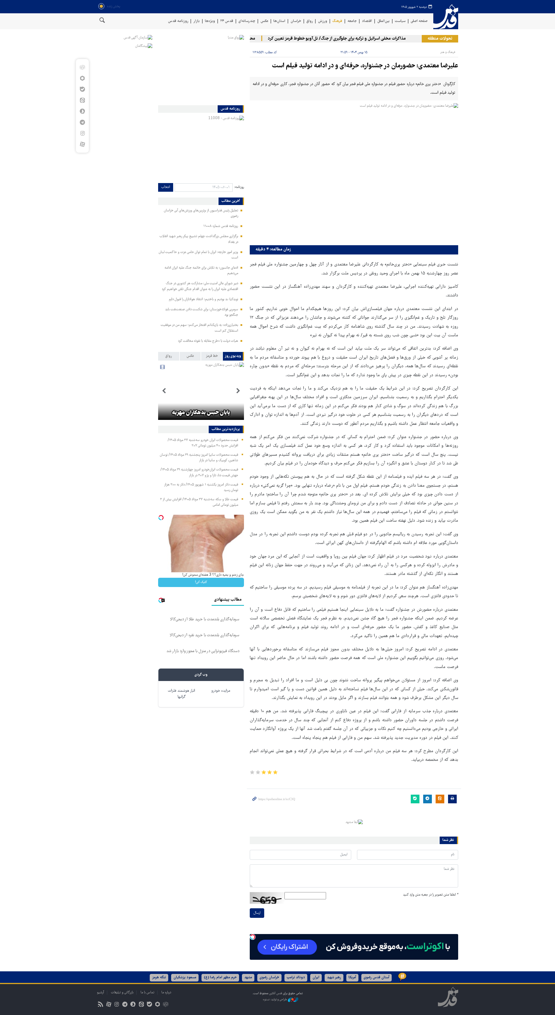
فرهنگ (337, 21)
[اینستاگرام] (82, 133)
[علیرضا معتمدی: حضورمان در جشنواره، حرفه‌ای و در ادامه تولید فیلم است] (354, 172)
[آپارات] (82, 144)
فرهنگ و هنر (447, 52)
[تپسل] (253, 937)
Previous (238, 391)
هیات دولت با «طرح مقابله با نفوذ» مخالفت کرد (208, 341)
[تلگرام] (82, 122)
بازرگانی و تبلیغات (122, 992)
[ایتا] (82, 100)
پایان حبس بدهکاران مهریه (201, 413)
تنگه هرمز (159, 977)
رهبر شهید (334, 977)
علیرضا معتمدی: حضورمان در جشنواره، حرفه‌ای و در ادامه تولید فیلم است (365, 66)
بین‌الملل (383, 21)
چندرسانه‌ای (246, 21)
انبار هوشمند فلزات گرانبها (181, 694)
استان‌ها (279, 21)
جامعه (352, 21)
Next (164, 391)
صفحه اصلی (419, 21)
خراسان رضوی (269, 977)
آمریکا (352, 977)
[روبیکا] (82, 67)
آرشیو (100, 992)
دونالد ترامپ (296, 977)
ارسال (257, 913)
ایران (315, 977)
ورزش (322, 21)
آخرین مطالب (230, 201)
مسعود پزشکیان (184, 977)
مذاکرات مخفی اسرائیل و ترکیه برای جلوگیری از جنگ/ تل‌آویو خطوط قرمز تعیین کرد (350, 39)
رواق (309, 21)
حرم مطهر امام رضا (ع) (220, 977)
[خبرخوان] (100, 1005)
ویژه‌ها (210, 21)
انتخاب (165, 187)
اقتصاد (367, 21)
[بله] (82, 89)
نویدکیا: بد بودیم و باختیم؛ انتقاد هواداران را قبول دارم (203, 299)
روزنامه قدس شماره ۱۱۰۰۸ (220, 226)
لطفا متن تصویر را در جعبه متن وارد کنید (430, 894)
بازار (196, 21)
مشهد (248, 977)
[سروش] (82, 111)
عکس (264, 21)
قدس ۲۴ (226, 21)
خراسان (296, 21)
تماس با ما (147, 992)
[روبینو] (82, 78)
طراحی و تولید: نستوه (275, 1000)
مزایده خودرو (220, 691)
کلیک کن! (201, 582)
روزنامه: (239, 187)
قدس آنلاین (445, 16)
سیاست (400, 21)
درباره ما (166, 992)
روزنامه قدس (178, 21)
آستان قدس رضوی (376, 977)
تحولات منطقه (440, 39)
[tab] (233, 356)
